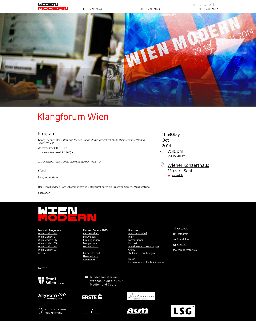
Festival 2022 (208, 9)
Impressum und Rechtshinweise (146, 262)
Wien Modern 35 (47, 243)
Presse (131, 259)
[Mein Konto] (210, 4)
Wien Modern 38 (47, 233)
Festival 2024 (92, 9)
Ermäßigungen (91, 240)
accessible (177, 175)
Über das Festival (137, 233)
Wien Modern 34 (47, 246)
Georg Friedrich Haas (49, 140)
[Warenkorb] (216, 4)
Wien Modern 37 (47, 236)
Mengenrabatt (91, 243)
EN (200, 5)
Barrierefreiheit (91, 253)
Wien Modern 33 (47, 250)
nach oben (44, 193)
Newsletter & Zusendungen (143, 246)
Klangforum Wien (48, 177)
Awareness (89, 259)
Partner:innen (136, 240)
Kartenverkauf (91, 233)
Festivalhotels (91, 246)
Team (131, 236)
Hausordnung (91, 256)
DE (194, 5)
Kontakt (132, 243)
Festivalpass (89, 236)
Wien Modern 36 (47, 240)
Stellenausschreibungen (141, 253)
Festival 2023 (150, 9)
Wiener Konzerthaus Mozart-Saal (188, 168)
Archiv (41, 253)
